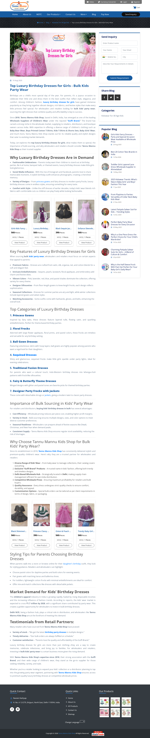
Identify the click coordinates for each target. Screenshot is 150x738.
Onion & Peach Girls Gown (64, 531)
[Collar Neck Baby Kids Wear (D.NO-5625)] (126, 712)
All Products (73, 706)
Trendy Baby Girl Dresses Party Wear (86, 531)
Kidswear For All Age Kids (60, 22)
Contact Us (70, 14)
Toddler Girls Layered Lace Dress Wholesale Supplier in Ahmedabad (123, 167)
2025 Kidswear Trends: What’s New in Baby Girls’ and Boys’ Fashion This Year (124, 182)
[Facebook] (12, 709)
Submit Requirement (119, 78)
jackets (48, 395)
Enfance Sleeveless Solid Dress (86, 228)
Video (91, 2)
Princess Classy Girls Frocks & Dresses (41, 531)
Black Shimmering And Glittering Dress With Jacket (19, 531)
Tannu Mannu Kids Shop (66, 733)
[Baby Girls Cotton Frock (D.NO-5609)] (104, 702)
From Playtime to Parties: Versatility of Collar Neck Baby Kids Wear (124, 197)
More (83, 14)
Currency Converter (108, 2)
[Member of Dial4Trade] (98, 733)
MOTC (39, 14)
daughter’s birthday (72, 563)
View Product (20, 242)
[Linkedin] (18, 709)
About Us (27, 14)
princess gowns (43, 181)
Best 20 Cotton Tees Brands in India (124, 153)
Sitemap (71, 714)
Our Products (53, 14)
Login (124, 2)
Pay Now (105, 14)
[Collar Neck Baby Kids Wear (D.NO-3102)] (104, 712)
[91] (104, 57)
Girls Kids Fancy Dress (19, 228)
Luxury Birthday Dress (41, 228)
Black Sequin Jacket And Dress (64, 228)
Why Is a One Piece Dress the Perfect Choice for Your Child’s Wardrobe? (124, 237)
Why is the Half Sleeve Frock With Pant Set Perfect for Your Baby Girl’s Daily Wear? (124, 267)
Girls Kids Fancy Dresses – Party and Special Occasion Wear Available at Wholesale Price (123, 138)
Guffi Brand (73, 120)
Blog (94, 14)
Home (15, 14)
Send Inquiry (130, 14)
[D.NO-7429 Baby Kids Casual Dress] (126, 702)
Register (136, 2)
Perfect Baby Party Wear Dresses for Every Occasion (123, 223)
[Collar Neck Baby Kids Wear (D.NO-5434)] (115, 712)
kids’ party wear (36, 256)
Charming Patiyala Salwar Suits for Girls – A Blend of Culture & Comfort (122, 252)
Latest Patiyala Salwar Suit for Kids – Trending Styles (124, 210)
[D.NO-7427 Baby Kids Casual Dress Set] (115, 702)
